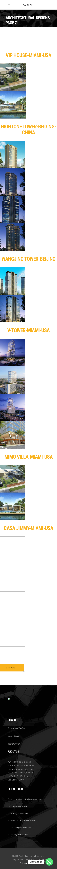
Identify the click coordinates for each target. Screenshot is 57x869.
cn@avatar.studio (23, 827)
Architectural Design (16, 728)
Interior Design (14, 743)
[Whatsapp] (49, 862)
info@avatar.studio (32, 799)
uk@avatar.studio (20, 806)
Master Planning (14, 736)
